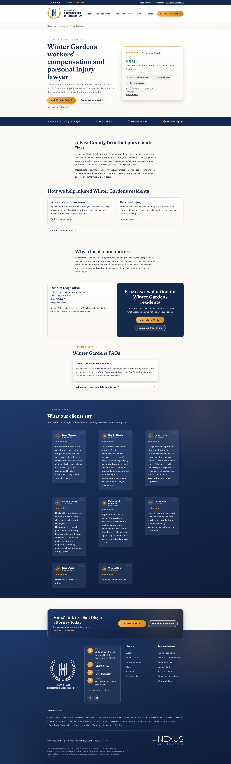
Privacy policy (132, 676)
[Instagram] (90, 698)
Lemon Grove (101, 721)
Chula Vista (66, 717)
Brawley (96, 725)
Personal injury (127, 219)
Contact (149, 14)
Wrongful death (165, 681)
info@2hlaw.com (58, 302)
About (89, 14)
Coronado (114, 721)
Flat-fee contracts (166, 653)
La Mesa (168, 717)
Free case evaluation (175, 3)
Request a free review (150, 328)
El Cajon (112, 717)
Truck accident (165, 671)
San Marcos (132, 717)
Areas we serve (123, 14)
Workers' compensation (61, 219)
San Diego (53, 717)
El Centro (107, 725)
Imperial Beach (86, 721)
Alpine (87, 725)
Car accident (164, 667)
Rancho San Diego (157, 721)
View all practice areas (61, 230)
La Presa (61, 721)
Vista (121, 717)
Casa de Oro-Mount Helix (59, 725)
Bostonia (77, 725)
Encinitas (144, 717)
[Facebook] (96, 698)
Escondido (90, 717)
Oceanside (78, 717)
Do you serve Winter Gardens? (92, 363)
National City (156, 717)
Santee (179, 717)
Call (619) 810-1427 (61, 100)
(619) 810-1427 (132, 95)
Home (49, 26)
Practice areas (103, 14)
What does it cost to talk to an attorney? (97, 386)
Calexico (118, 725)
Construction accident (168, 676)
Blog (139, 14)
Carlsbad (102, 717)
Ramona (171, 721)
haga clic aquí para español (152, 3)
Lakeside (142, 721)
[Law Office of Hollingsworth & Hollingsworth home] (64, 14)
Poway (52, 721)
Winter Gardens (128, 721)
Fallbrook (73, 721)
